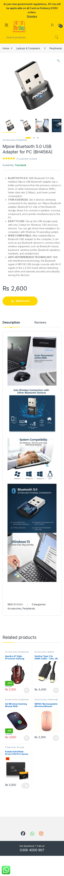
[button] (58, 60)
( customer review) (26, 158)
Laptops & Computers (28, 48)
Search (56, 37)
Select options (25, 786)
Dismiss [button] (32, 16)
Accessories (9, 140)
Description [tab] (11, 322)
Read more (56, 738)
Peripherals (21, 140)
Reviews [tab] (40, 322)
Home (6, 48)
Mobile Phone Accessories (44, 653)
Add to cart (22, 300)
